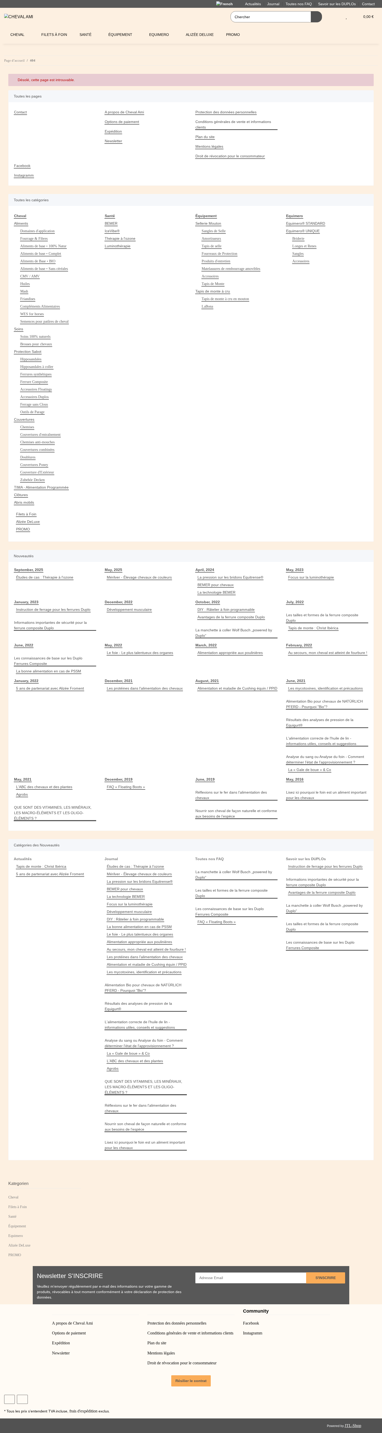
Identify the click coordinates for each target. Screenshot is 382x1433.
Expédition (113, 131)
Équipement (17, 1226)
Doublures (27, 457)
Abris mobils (24, 502)
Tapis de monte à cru (212, 291)
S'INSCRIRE (325, 1278)
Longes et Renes (304, 246)
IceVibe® (112, 231)
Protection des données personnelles (225, 112)
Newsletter (113, 141)
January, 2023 (26, 602)
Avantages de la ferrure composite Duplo (231, 617)
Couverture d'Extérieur (37, 472)
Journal (111, 859)
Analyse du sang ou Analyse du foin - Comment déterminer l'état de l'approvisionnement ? (325, 759)
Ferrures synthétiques (35, 374)
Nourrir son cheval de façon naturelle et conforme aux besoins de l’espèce (236, 813)
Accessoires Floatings (36, 389)
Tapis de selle (211, 246)
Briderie (298, 239)
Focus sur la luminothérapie (311, 577)
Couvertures (24, 419)
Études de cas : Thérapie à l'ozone (44, 577)
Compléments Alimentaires (40, 306)
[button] (335, 17)
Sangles (298, 254)
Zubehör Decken (32, 480)
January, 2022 (26, 681)
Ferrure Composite (34, 382)
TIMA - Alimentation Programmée (41, 487)
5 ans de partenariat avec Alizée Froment (50, 688)
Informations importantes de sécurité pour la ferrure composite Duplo (50, 625)
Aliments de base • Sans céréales (44, 269)
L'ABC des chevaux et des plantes (44, 787)
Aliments (21, 223)
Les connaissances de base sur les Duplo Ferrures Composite (48, 661)
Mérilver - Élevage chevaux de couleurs (139, 577)
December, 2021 (119, 681)
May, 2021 (22, 779)
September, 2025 (28, 570)
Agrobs (22, 794)
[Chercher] (316, 16)
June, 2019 (205, 779)
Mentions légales (209, 146)
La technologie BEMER (216, 592)
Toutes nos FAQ (209, 859)
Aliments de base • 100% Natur (43, 246)
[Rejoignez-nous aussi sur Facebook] (9, 1399)
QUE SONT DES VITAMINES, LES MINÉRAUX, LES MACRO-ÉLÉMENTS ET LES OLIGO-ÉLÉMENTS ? (52, 812)
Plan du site (205, 137)
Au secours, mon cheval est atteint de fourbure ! (327, 653)
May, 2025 (113, 570)
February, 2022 (299, 645)
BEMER (111, 223)
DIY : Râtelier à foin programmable (226, 609)
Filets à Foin (26, 514)
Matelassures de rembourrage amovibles (231, 269)
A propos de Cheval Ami (124, 112)
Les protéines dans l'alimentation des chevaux (145, 688)
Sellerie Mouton (208, 223)
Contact (368, 4)
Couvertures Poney (34, 465)
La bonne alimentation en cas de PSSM (48, 671)
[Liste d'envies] (346, 17)
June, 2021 (295, 681)
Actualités (23, 859)
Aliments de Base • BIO (37, 261)
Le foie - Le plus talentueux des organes (140, 653)
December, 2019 (119, 779)
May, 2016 (295, 779)
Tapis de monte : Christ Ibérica (313, 628)
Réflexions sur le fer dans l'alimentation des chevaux (231, 795)
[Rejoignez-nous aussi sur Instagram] (22, 1399)
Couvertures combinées (37, 450)
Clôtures (21, 495)
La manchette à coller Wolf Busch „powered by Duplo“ (233, 633)
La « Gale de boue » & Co (309, 770)
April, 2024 (204, 570)
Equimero (15, 1236)
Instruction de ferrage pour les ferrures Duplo (53, 609)
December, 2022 (119, 602)
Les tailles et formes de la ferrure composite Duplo (322, 618)
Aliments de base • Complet (40, 254)
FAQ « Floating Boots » (126, 787)
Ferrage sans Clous (34, 404)
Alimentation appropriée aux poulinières (230, 653)
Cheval (13, 1197)
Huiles (25, 284)
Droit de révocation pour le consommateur (230, 156)
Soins (18, 329)
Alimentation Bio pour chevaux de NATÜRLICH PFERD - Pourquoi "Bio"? (324, 704)
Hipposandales (30, 359)
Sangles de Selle (214, 231)
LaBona (207, 306)
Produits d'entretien (216, 261)
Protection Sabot (27, 351)
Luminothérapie (117, 246)
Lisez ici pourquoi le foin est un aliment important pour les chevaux (326, 795)
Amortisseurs (211, 239)
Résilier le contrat (191, 1381)
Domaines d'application (37, 231)
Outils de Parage (32, 412)
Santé (12, 1216)
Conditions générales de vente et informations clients (233, 124)
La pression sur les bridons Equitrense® (230, 577)
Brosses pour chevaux (36, 344)
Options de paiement (122, 122)
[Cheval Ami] (18, 17)
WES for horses (32, 314)
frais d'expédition (83, 1411)
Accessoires (210, 276)
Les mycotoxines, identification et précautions (325, 688)
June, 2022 (23, 645)
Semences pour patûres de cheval (44, 321)
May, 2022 (113, 645)
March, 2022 (206, 645)
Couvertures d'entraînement (40, 435)
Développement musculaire (129, 609)
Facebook (22, 166)
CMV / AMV (29, 276)
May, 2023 (295, 570)
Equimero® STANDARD (305, 223)
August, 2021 (207, 681)
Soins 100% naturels (35, 337)
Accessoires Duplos (34, 397)
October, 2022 (207, 602)
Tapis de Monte (213, 284)
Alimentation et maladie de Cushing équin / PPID (237, 688)
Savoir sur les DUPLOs (306, 859)
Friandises (27, 299)
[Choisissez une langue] (227, 3)
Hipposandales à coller (36, 367)
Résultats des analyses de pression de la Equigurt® (319, 722)
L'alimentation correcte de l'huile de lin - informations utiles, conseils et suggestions (321, 741)
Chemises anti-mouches (37, 442)
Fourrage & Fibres (34, 239)
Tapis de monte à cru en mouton (225, 299)
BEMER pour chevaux (215, 585)
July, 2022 (295, 602)
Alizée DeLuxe (28, 522)
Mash (24, 291)
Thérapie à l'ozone (120, 238)
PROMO (23, 529)
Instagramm (24, 175)
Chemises (27, 427)
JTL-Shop (353, 1425)
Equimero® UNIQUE (303, 231)
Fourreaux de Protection (219, 254)
